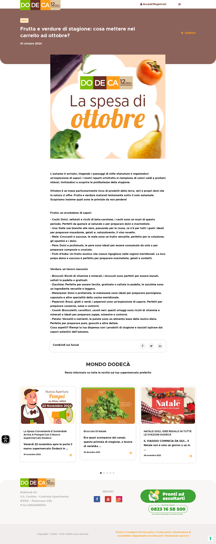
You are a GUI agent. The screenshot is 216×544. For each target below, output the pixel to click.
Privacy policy (146, 532)
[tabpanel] (48, 424)
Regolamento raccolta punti (148, 536)
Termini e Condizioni (126, 532)
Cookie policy (163, 532)
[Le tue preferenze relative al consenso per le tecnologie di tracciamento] (210, 538)
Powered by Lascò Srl (177, 536)
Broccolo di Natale (95, 431)
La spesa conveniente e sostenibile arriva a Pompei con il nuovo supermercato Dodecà (45, 434)
